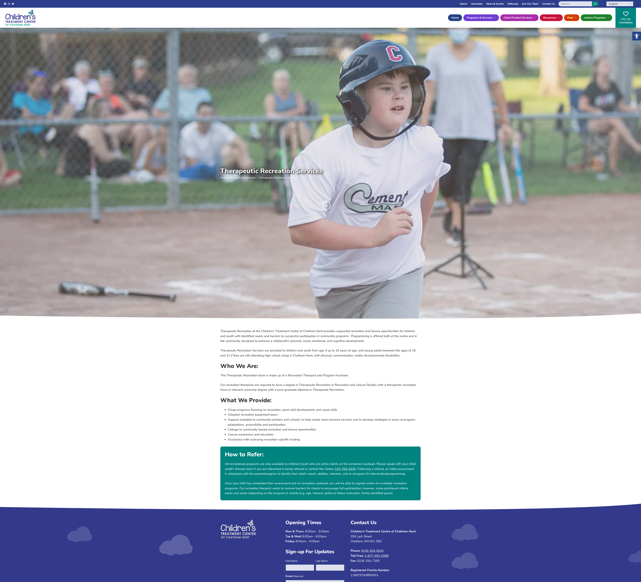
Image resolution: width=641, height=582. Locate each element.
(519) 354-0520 (372, 551)
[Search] (595, 3)
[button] (636, 36)
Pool (570, 18)
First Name (291, 561)
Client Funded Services (518, 18)
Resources (549, 18)
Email (294, 576)
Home (455, 18)
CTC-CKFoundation (626, 21)
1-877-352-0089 (376, 556)
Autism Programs (595, 18)
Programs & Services (479, 18)
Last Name (322, 561)
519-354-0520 (345, 469)
